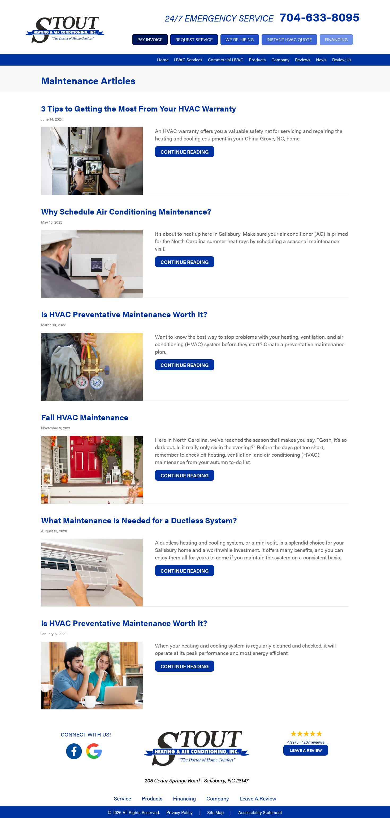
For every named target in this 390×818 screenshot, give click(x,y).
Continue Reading (187, 151)
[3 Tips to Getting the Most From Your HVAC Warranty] (92, 160)
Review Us (342, 60)
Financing (184, 798)
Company (280, 60)
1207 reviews (313, 742)
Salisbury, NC (219, 780)
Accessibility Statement (260, 812)
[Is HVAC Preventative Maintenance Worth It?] (92, 366)
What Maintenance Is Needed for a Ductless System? (139, 520)
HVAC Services (188, 60)
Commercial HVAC (225, 60)
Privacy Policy (179, 812)
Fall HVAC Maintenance (84, 417)
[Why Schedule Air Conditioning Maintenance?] (92, 263)
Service (122, 798)
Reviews (302, 60)
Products (257, 60)
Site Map (215, 812)
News (321, 60)
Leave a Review (306, 750)
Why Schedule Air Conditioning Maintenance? (126, 211)
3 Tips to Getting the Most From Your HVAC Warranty (139, 108)
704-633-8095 (319, 16)
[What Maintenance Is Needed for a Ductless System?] (92, 572)
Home (162, 60)
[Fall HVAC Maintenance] (92, 469)
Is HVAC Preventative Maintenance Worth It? (124, 314)
